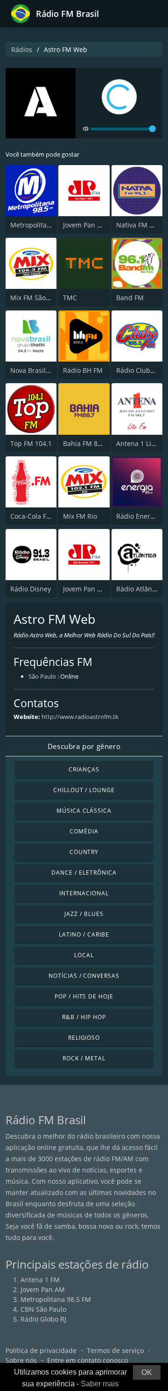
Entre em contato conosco (87, 1360)
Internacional (83, 893)
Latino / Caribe (84, 934)
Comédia (84, 831)
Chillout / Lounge (84, 790)
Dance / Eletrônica (83, 873)
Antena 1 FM (40, 1279)
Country (84, 852)
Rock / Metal (84, 1058)
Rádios (21, 49)
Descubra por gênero (84, 746)
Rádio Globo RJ (43, 1319)
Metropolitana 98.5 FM (45, 224)
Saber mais (100, 1384)
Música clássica (84, 811)
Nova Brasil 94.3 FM (41, 370)
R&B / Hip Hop (83, 1017)
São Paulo (42, 676)
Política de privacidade (41, 1350)
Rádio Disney (30, 588)
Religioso (84, 1038)
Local (84, 955)
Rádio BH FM (83, 370)
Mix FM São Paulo (37, 297)
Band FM (130, 297)
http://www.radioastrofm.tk (80, 716)
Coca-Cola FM (31, 516)
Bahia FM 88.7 (85, 443)
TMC (70, 297)
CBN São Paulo (43, 1309)
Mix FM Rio (80, 516)
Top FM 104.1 (31, 443)
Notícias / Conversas (84, 976)
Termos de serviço (115, 1350)
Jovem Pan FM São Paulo (101, 224)
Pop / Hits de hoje (84, 996)
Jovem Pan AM (43, 1289)
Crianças (84, 769)
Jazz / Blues (84, 914)
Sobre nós (21, 1360)
